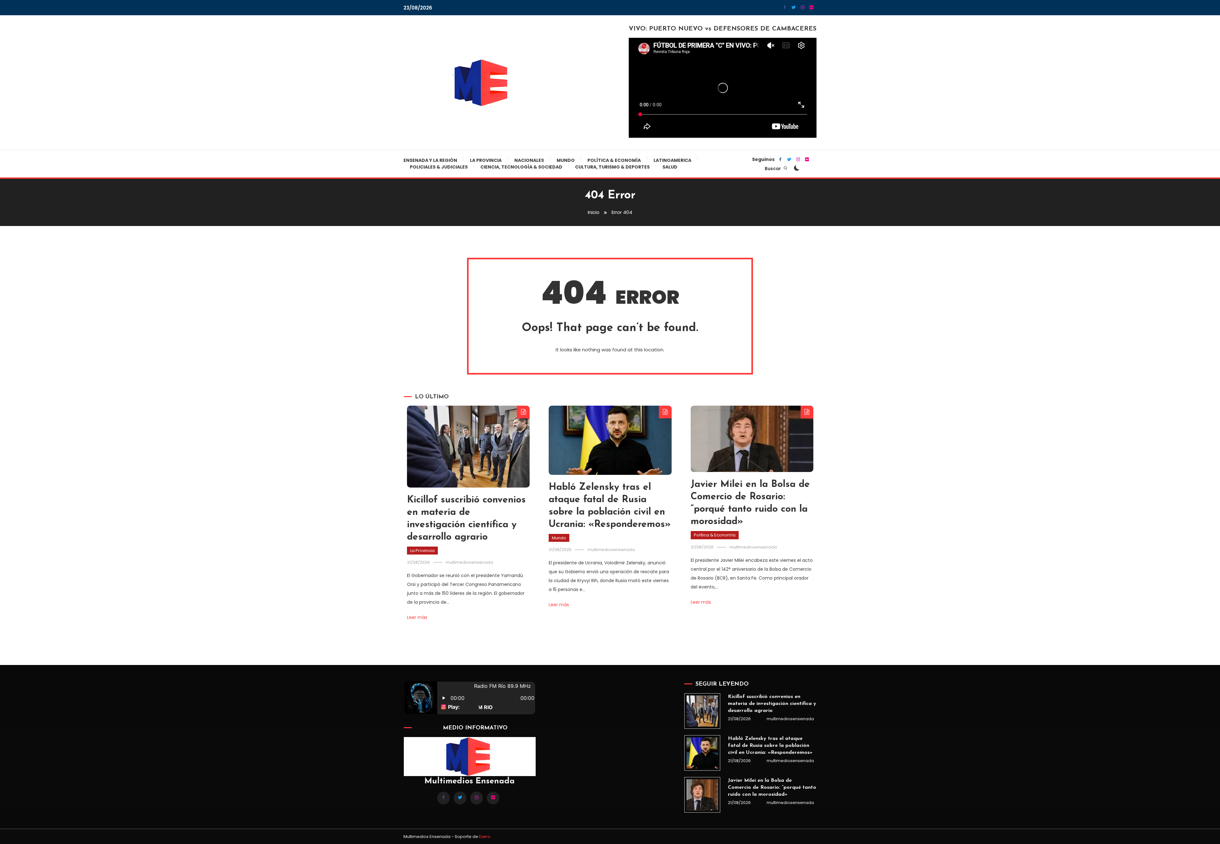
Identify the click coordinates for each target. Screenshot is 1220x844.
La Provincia (486, 160)
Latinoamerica (672, 160)
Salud (669, 167)
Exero (485, 837)
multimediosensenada (469, 562)
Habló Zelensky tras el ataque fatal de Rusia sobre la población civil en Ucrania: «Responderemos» (770, 745)
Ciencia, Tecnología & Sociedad (521, 167)
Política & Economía (614, 160)
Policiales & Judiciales (439, 167)
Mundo (566, 160)
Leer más (417, 617)
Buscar (773, 168)
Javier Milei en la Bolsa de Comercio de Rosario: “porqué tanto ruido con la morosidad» (772, 787)
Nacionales (529, 160)
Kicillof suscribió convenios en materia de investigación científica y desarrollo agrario (772, 703)
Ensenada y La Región (430, 160)
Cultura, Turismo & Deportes (612, 167)
